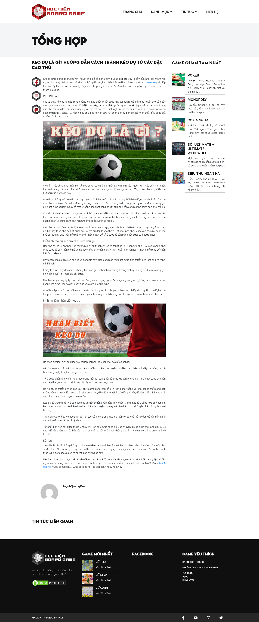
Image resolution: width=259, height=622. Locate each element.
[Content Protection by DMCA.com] (49, 582)
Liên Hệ (212, 11)
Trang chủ (132, 11)
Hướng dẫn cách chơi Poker (200, 567)
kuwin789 (188, 580)
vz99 (185, 576)
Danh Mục (160, 11)
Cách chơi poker (193, 562)
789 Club (187, 572)
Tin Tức (187, 11)
